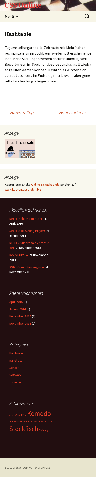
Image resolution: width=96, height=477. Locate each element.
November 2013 (20, 323)
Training (43, 430)
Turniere (15, 382)
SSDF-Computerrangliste (26, 267)
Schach (14, 368)
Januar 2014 (17, 309)
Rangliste (15, 360)
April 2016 (16, 302)
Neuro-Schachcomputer (25, 218)
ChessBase (15, 415)
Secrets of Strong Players (27, 231)
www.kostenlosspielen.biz (23, 189)
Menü (9, 16)
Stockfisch (23, 428)
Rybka (36, 421)
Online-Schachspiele (45, 184)
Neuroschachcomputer (21, 421)
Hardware (16, 353)
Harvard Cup (19, 112)
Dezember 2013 (20, 316)
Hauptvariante (75, 112)
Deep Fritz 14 (18, 255)
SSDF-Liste (46, 421)
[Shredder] (20, 148)
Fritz (23, 415)
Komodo (39, 413)
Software (15, 375)
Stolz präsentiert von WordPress (28, 467)
